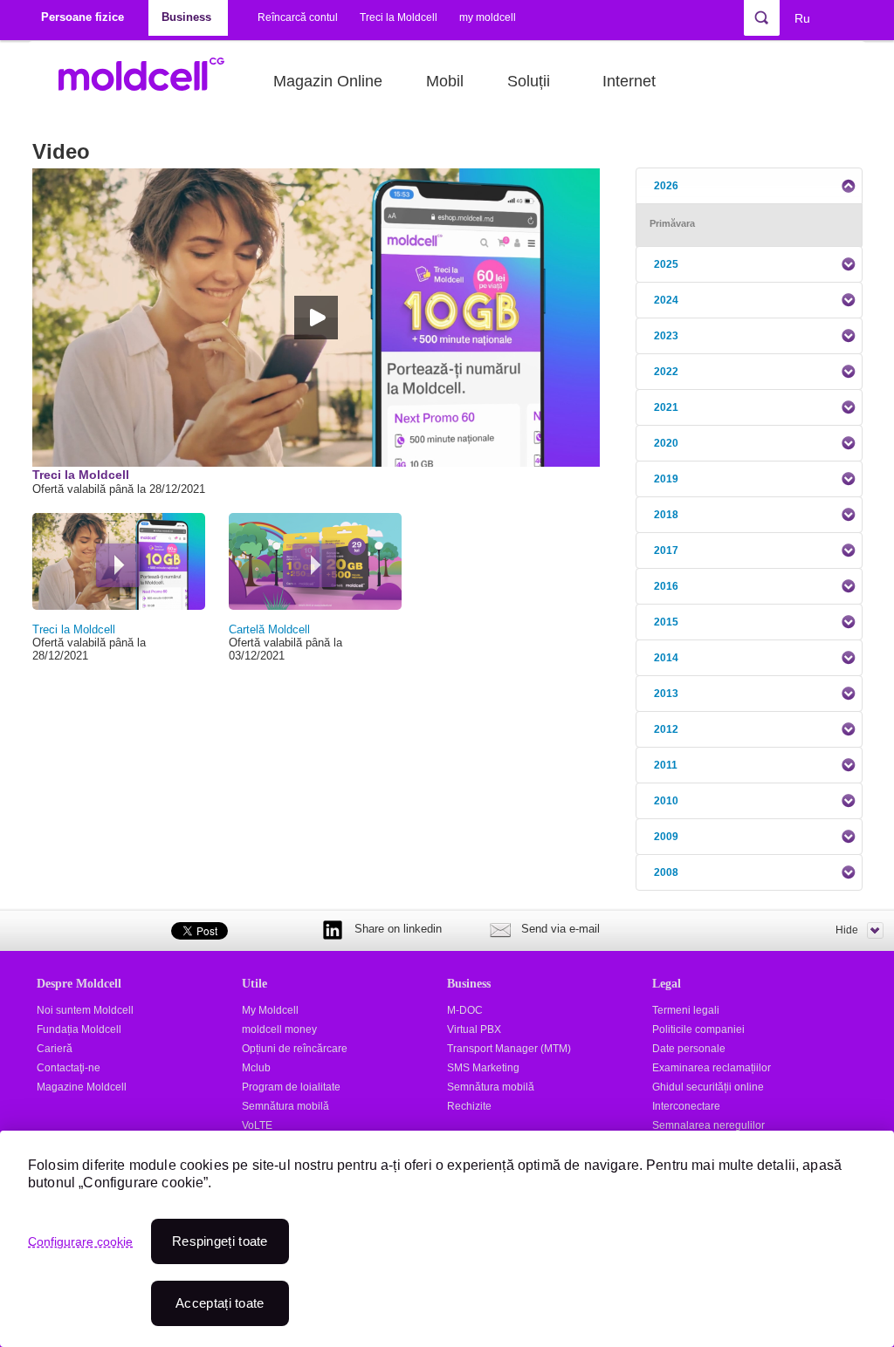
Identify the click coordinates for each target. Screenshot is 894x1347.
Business (469, 983)
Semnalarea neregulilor (708, 1125)
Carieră (54, 1049)
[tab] (749, 186)
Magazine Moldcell (82, 1087)
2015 (666, 622)
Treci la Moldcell (398, 17)
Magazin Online (327, 81)
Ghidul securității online (708, 1087)
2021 (666, 407)
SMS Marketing (483, 1068)
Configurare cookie (80, 1241)
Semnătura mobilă (285, 1106)
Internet (629, 81)
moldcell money (279, 1029)
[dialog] (447, 1239)
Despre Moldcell (79, 983)
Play (118, 565)
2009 (666, 837)
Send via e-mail (560, 928)
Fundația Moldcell (79, 1029)
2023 (666, 336)
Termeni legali (685, 1010)
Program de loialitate (291, 1087)
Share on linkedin (398, 928)
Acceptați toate (220, 1303)
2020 (666, 443)
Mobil (445, 81)
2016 (666, 586)
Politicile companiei (698, 1029)
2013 (666, 693)
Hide (847, 930)
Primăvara (672, 223)
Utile (254, 983)
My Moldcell (270, 1010)
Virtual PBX (474, 1029)
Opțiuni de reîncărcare (294, 1049)
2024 (666, 300)
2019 (666, 479)
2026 (666, 186)
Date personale (689, 1049)
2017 (666, 550)
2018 (666, 515)
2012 (666, 729)
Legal (666, 983)
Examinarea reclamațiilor (711, 1068)
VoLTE (257, 1125)
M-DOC (465, 1010)
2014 (666, 658)
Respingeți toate (220, 1241)
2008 (666, 872)
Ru (802, 18)
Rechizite (469, 1106)
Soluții (528, 81)
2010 (666, 801)
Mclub (256, 1068)
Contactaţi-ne (68, 1068)
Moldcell (150, 81)
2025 (666, 264)
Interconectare (686, 1106)
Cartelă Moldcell (269, 629)
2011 (665, 765)
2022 (666, 372)
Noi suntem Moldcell (85, 1010)
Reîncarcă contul (298, 17)
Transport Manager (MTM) (509, 1049)
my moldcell (487, 17)
